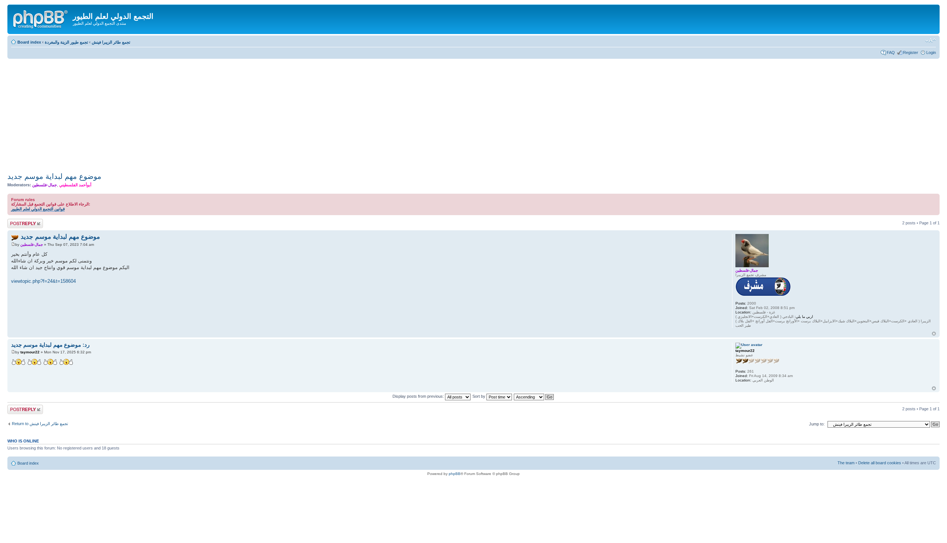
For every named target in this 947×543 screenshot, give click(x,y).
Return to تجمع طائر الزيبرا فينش (40, 423)
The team (846, 463)
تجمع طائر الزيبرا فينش (111, 42)
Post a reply (18, 221)
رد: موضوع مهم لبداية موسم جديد (50, 345)
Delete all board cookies (879, 463)
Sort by (479, 396)
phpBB (455, 474)
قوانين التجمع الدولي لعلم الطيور (38, 209)
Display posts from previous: (418, 396)
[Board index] (41, 18)
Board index (29, 42)
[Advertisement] (473, 114)
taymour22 (30, 352)
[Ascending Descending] (534, 396)
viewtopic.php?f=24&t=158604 (43, 281)
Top (934, 334)
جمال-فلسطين (44, 185)
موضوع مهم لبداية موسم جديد (54, 176)
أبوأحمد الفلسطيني (75, 185)
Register (910, 52)
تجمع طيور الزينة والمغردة (66, 42)
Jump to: (817, 424)
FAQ (891, 52)
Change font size (930, 40)
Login (931, 52)
